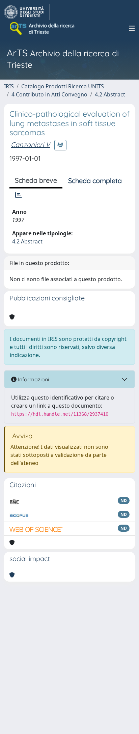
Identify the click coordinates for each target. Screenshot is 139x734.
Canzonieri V (30, 144)
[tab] (18, 195)
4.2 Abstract (110, 94)
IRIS (9, 86)
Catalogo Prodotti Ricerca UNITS (62, 86)
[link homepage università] (42, 28)
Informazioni (33, 379)
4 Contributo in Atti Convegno (49, 94)
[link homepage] (27, 12)
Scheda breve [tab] (36, 180)
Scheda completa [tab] (95, 180)
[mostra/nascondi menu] (132, 28)
